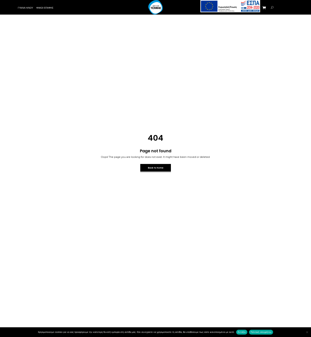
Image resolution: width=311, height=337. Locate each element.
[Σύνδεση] (279, 7)
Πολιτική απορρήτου (261, 332)
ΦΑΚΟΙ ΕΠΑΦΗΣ (44, 7)
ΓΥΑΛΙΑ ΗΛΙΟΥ (25, 7)
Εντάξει (242, 332)
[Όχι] (307, 332)
